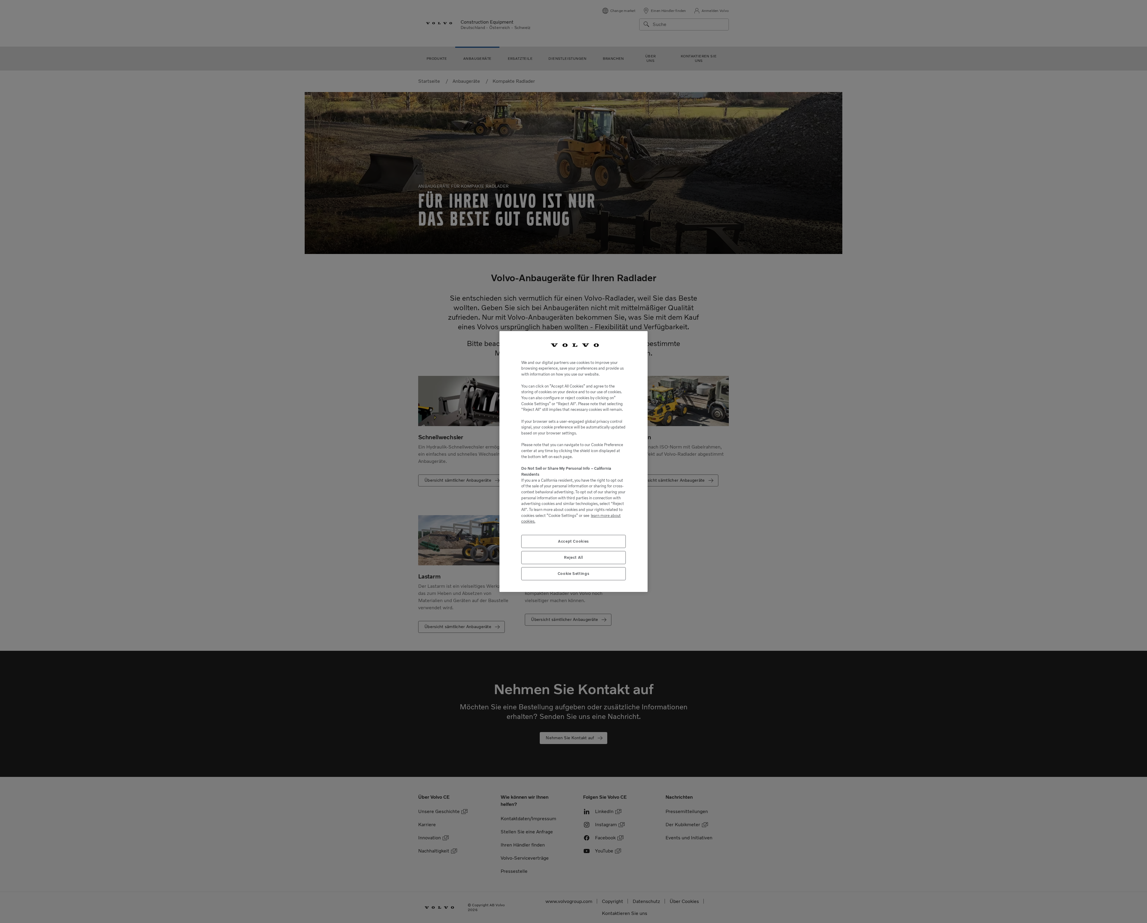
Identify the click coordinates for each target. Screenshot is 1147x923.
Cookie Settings (574, 573)
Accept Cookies (573, 541)
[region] (573, 461)
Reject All (573, 557)
